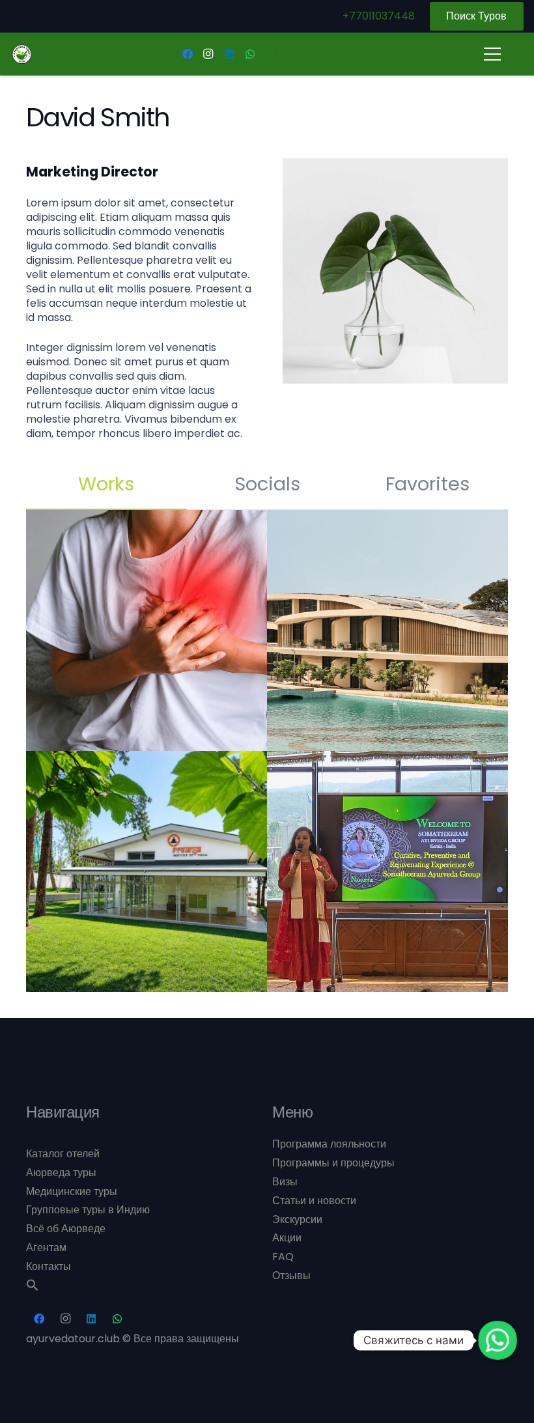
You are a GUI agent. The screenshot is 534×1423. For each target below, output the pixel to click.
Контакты (48, 1266)
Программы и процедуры (333, 1162)
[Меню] (492, 54)
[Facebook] (187, 54)
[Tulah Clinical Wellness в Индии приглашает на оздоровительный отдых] (387, 630)
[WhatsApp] (250, 54)
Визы (285, 1181)
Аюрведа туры (61, 1172)
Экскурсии (297, 1219)
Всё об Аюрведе (65, 1228)
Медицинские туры (71, 1191)
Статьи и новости (314, 1200)
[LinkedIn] (229, 54)
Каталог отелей (63, 1153)
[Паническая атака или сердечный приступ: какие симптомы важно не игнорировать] (146, 630)
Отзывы (291, 1275)
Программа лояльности (329, 1143)
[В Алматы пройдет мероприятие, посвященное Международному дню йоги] (146, 871)
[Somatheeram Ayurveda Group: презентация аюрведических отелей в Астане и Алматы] (387, 871)
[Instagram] (208, 54)
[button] (32, 1287)
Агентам (46, 1247)
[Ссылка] (21, 54)
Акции (287, 1237)
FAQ (283, 1256)
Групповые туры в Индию (88, 1209)
